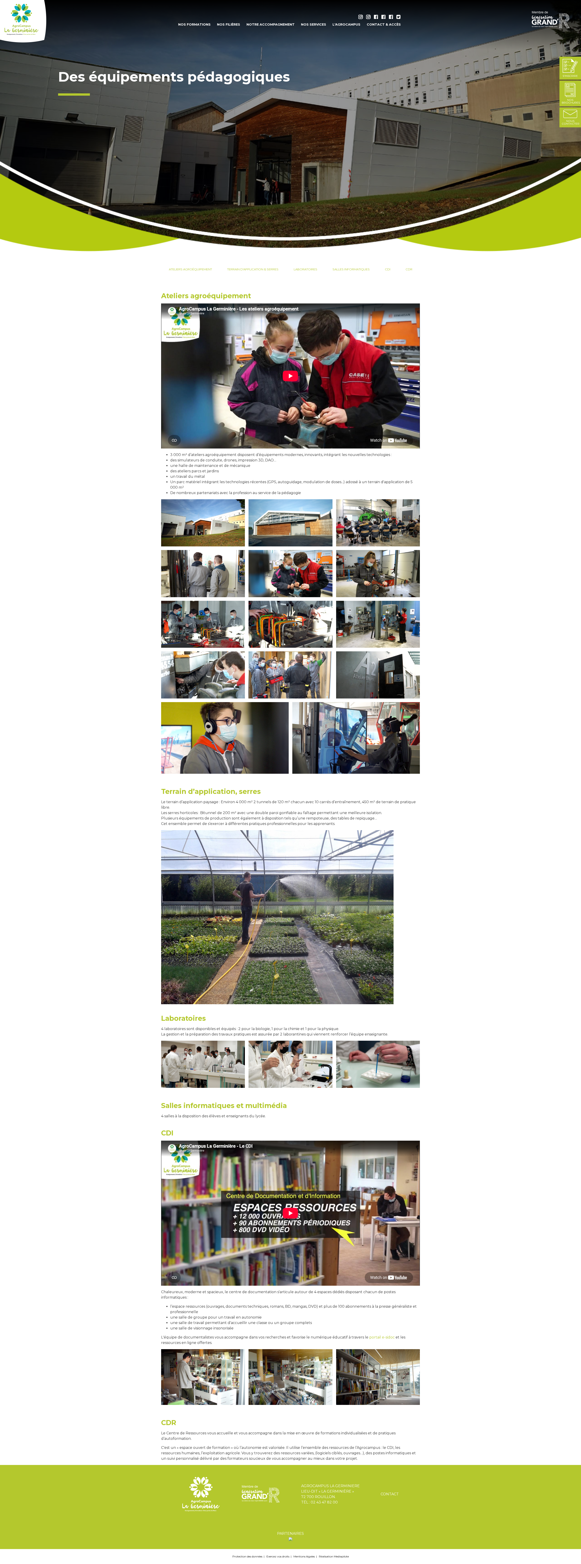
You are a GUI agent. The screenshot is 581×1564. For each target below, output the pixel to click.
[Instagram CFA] (369, 18)
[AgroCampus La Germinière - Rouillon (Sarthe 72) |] (23, 21)
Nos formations (194, 24)
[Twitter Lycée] (398, 18)
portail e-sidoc (382, 1337)
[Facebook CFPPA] (392, 18)
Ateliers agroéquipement (190, 269)
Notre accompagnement (270, 24)
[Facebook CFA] (384, 18)
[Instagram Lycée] (361, 18)
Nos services (313, 24)
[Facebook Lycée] (377, 18)
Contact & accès (384, 24)
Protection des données (247, 1556)
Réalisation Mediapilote (334, 1556)
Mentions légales (304, 1556)
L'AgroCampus (346, 24)
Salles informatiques (351, 269)
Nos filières (228, 24)
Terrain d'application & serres (252, 269)
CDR (409, 269)
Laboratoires (305, 269)
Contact (390, 1494)
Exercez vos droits (277, 1556)
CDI (387, 269)
